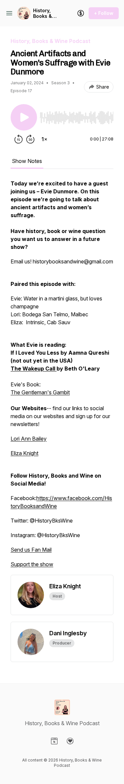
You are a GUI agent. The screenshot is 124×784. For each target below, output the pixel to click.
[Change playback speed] (44, 139)
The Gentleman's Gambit (40, 392)
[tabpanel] (62, 377)
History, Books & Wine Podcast (42, 13)
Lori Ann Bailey (29, 438)
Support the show (32, 564)
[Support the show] (81, 13)
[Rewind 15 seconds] (18, 139)
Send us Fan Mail (31, 549)
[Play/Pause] (24, 117)
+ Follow (103, 13)
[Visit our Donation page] (70, 741)
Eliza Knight (24, 453)
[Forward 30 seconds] (30, 139)
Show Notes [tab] (27, 161)
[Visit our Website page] (54, 741)
